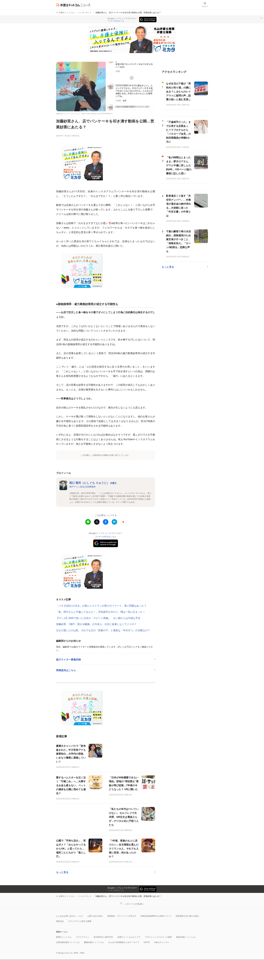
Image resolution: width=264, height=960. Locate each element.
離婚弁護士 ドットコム (94, 942)
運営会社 (60, 921)
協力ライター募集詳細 (68, 659)
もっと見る (62, 872)
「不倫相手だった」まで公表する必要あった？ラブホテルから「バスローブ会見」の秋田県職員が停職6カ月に (178, 131)
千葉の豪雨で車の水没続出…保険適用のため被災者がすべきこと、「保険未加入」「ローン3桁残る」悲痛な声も (178, 241)
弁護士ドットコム (66, 12)
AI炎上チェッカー (161, 942)
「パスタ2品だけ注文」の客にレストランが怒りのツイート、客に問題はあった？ (101, 605)
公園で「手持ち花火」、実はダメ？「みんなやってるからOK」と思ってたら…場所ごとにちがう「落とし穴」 (71, 848)
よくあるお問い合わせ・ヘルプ (69, 916)
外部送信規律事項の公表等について (156, 916)
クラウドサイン (82, 937)
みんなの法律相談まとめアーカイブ (123, 942)
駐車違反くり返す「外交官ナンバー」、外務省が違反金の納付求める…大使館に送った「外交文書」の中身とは (178, 205)
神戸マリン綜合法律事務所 (82, 486)
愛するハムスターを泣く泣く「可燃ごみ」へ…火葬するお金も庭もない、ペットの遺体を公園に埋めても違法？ (71, 785)
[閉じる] (261, 18)
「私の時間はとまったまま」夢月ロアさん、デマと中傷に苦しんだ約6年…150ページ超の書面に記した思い (178, 165)
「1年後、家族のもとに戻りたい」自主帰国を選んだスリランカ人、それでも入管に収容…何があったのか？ (124, 848)
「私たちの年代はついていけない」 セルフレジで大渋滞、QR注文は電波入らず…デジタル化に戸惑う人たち (124, 816)
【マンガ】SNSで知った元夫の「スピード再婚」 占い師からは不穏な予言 (98, 618)
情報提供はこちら (66, 670)
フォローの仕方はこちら (116, 21)
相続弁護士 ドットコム (186, 937)
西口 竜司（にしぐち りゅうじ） (93, 483)
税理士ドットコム (64, 937)
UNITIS (147, 942)
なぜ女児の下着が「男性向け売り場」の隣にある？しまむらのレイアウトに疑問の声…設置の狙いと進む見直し (178, 91)
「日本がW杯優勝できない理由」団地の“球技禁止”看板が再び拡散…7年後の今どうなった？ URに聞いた (124, 783)
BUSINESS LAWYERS (103, 937)
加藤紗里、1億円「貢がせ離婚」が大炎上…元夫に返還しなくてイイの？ (96, 624)
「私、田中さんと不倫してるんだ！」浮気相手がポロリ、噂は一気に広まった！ (100, 611)
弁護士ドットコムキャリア (128, 937)
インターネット (85, 12)
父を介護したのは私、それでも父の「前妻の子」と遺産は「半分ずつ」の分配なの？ (103, 630)
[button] (123, 522)
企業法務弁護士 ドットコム (68, 942)
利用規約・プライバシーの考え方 (121, 916)
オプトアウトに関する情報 (79, 921)
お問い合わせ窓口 (95, 916)
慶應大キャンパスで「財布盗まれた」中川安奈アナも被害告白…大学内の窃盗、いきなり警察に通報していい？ (71, 753)
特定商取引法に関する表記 (187, 916)
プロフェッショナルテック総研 (158, 937)
